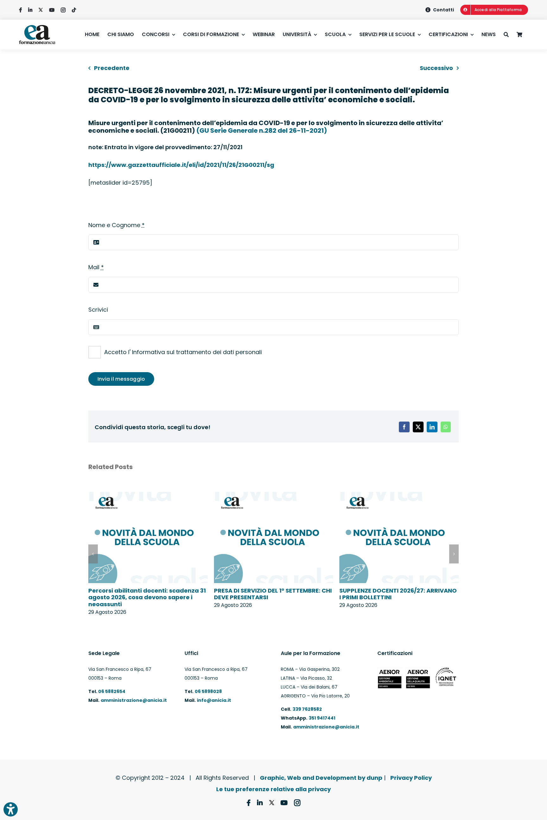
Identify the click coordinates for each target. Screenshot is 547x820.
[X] (418, 427)
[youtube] (51, 10)
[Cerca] (510, 34)
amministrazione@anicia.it (134, 700)
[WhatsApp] (445, 427)
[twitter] (41, 10)
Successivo (436, 68)
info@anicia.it (214, 700)
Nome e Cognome (116, 225)
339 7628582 (307, 709)
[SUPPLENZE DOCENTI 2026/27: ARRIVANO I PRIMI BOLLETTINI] (399, 496)
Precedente (111, 68)
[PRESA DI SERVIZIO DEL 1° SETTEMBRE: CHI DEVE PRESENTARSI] (273, 496)
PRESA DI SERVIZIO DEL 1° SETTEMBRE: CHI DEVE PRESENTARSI (273, 594)
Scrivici (98, 310)
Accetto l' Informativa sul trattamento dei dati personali (183, 352)
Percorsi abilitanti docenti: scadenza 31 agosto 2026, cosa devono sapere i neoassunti (147, 597)
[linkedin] (30, 10)
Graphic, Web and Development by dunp (321, 778)
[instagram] (63, 10)
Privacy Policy (411, 778)
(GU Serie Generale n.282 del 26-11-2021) (261, 130)
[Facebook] (404, 427)
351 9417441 (322, 718)
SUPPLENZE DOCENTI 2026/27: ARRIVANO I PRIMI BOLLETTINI (398, 594)
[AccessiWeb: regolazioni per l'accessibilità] (10, 809)
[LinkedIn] (432, 427)
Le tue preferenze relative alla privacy (273, 789)
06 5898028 (208, 691)
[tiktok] (74, 10)
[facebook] (20, 10)
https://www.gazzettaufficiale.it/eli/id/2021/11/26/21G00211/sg (181, 165)
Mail (96, 267)
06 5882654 (111, 691)
